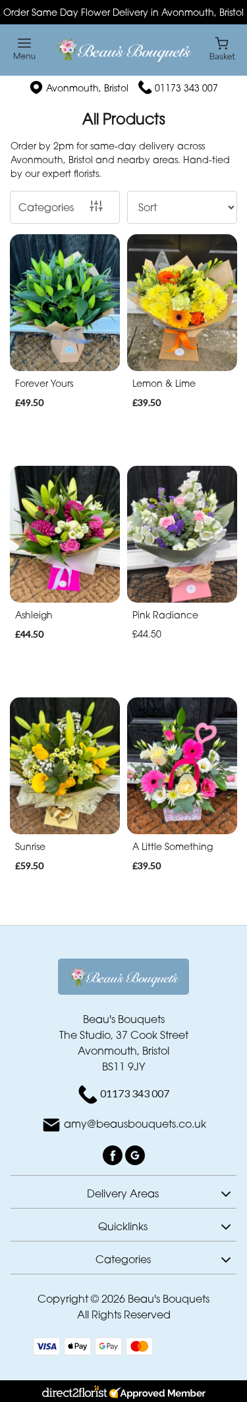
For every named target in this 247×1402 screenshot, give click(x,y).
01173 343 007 (186, 87)
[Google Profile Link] (135, 1154)
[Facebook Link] (114, 1154)
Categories (46, 207)
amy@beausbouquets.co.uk (135, 1123)
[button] (123, 1191)
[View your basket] (222, 47)
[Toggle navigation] (24, 49)
